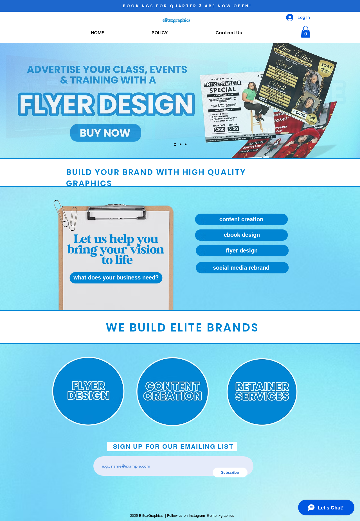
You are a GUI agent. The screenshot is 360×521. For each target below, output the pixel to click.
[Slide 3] (185, 144)
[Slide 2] (180, 144)
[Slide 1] (175, 144)
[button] (305, 32)
